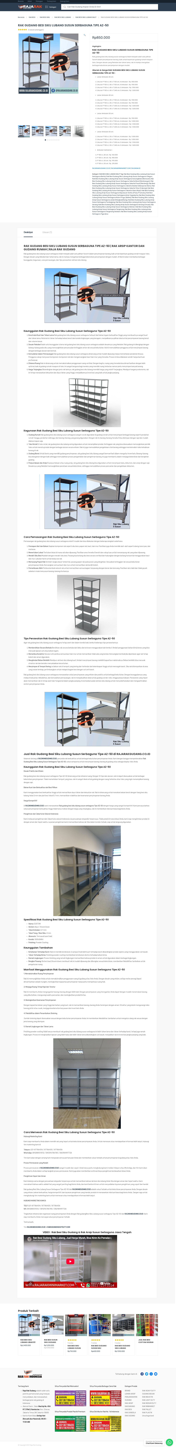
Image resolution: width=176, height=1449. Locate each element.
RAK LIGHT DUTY (148, 1400)
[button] (84, 35)
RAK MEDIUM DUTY (149, 1403)
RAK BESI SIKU (45, 17)
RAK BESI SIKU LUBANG (62, 17)
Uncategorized (148, 1416)
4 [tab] (51, 140)
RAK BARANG (130, 1406)
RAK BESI (32, 17)
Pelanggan (39, 1)
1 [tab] (45, 140)
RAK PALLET (146, 1409)
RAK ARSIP (129, 1403)
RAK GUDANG (130, 1416)
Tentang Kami (51, 1)
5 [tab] (53, 140)
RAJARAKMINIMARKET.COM (121, 168)
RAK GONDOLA (130, 1413)
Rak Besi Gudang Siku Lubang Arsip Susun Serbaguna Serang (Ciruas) (124, 204)
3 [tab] (49, 140)
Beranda (21, 1)
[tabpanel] (25, 131)
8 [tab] (58, 140)
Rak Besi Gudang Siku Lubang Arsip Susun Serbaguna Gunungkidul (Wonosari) (121, 179)
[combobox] (109, 7)
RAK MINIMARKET (148, 1406)
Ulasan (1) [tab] (47, 232)
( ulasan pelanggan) (36, 30)
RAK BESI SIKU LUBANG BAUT (86, 17)
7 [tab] (56, 140)
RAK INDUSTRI (147, 1397)
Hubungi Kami (64, 1)
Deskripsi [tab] (28, 232)
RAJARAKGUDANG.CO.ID (101, 168)
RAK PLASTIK (147, 1413)
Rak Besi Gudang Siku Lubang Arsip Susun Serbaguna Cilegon (129, 176)
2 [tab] (47, 140)
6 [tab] (55, 140)
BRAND (127, 1391)
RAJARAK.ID (136, 168)
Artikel (30, 1)
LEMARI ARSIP (130, 1394)
